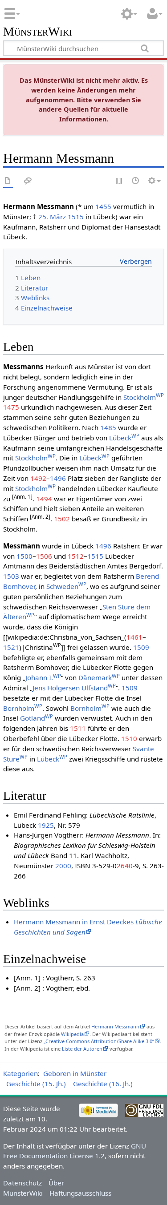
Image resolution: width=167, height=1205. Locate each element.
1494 (44, 498)
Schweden (66, 586)
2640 (125, 865)
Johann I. (43, 677)
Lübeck (124, 437)
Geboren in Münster (74, 1073)
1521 (11, 647)
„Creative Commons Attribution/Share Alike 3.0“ (99, 1041)
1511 (78, 728)
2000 (63, 865)
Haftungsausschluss (80, 1193)
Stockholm (143, 397)
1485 (108, 427)
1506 (44, 556)
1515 (76, 216)
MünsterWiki (37, 31)
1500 (24, 556)
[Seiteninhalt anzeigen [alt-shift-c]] (8, 181)
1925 (46, 825)
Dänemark (99, 677)
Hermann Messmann (115, 1026)
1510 (129, 738)
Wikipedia (72, 1034)
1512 (76, 556)
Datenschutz (22, 1182)
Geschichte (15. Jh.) (36, 1083)
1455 (103, 206)
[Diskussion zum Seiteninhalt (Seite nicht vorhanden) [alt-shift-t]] (28, 181)
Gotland (36, 717)
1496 (58, 478)
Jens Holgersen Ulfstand (74, 687)
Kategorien (20, 1073)
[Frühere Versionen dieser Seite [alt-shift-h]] (136, 181)
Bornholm (22, 708)
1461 (134, 637)
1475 (11, 407)
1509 (141, 647)
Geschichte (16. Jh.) (103, 1083)
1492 (38, 478)
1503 (11, 576)
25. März (52, 216)
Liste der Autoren (82, 1048)
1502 (62, 518)
